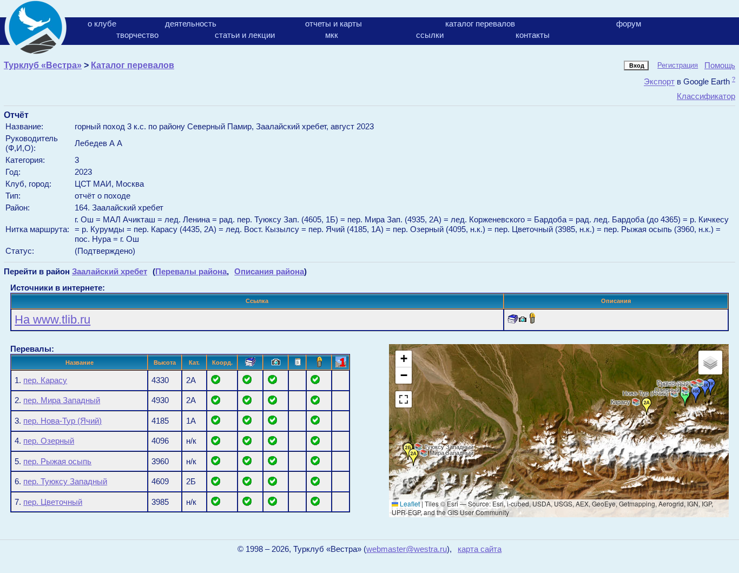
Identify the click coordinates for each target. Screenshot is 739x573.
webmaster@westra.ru (406, 549)
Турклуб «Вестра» (43, 65)
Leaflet (409, 503)
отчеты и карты (333, 23)
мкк (331, 34)
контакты (533, 34)
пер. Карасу (45, 380)
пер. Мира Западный (61, 400)
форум (628, 23)
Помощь (719, 65)
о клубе (102, 23)
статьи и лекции (245, 34)
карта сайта (480, 549)
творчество (137, 34)
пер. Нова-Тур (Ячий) (62, 421)
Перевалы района (191, 271)
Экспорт (659, 82)
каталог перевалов (480, 23)
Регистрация (677, 65)
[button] (646, 406)
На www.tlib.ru (52, 319)
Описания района (269, 271)
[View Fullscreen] (403, 399)
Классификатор (706, 96)
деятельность (190, 23)
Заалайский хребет (109, 271)
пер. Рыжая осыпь (57, 461)
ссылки (430, 34)
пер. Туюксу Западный (65, 481)
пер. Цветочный (52, 502)
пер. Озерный (48, 441)
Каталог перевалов (132, 65)
